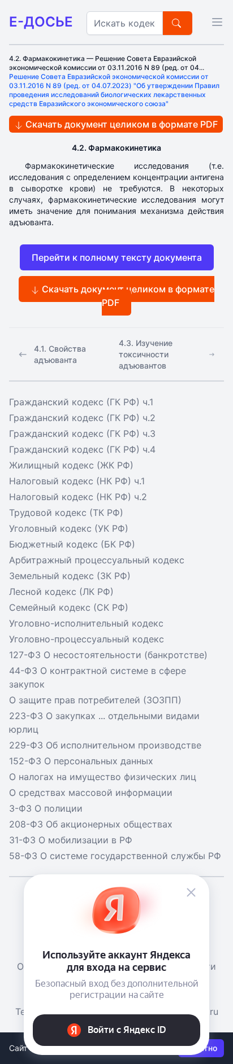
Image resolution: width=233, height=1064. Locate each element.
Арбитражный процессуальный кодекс (96, 560)
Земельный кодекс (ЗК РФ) (70, 575)
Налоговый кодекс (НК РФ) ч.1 (77, 481)
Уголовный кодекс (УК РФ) (68, 528)
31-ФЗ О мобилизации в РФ (70, 840)
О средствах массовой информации (90, 792)
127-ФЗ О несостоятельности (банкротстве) (108, 654)
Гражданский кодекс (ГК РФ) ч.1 (81, 402)
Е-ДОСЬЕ (41, 22)
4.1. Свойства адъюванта (60, 354)
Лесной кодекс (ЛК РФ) (61, 591)
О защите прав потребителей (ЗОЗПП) (95, 700)
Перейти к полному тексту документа (117, 257)
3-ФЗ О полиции (46, 808)
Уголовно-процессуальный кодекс (86, 639)
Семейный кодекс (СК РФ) (68, 607)
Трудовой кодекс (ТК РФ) (66, 512)
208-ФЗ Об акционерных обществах (90, 824)
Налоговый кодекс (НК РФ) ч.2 (78, 496)
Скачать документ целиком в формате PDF (120, 124)
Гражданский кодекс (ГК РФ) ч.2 (82, 417)
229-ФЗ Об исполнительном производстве (105, 745)
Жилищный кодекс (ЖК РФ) (71, 465)
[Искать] (177, 23)
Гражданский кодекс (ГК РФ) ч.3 (82, 433)
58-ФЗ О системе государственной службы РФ (115, 855)
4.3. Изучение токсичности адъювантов (145, 354)
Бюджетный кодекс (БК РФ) (72, 544)
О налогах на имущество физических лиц (102, 776)
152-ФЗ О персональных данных (81, 761)
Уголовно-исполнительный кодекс (86, 623)
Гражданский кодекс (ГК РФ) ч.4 (82, 449)
